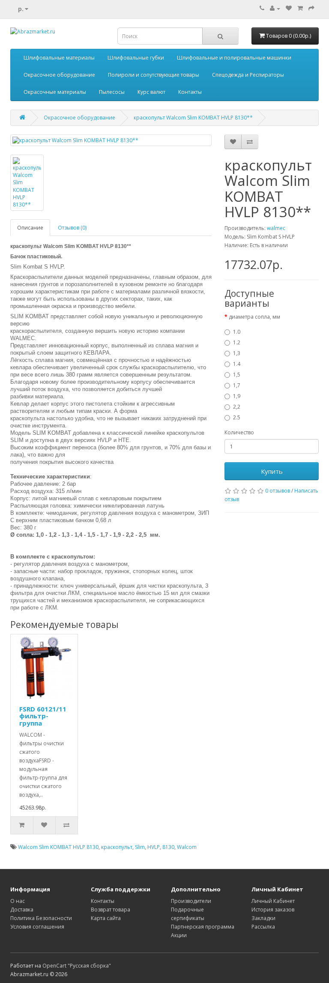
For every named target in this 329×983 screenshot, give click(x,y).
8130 (168, 847)
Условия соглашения (37, 926)
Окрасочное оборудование (59, 74)
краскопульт (116, 847)
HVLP (153, 847)
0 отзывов (277, 490)
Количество (239, 432)
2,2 (236, 406)
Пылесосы (112, 92)
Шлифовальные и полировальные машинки (234, 57)
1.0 (236, 331)
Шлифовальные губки (136, 57)
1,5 (236, 374)
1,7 (236, 385)
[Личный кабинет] (275, 8)
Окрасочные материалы (55, 92)
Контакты (190, 92)
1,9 (236, 396)
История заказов (272, 909)
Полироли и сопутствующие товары (153, 74)
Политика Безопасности (41, 918)
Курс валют (151, 92)
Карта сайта (106, 918)
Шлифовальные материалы (59, 57)
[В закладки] (233, 141)
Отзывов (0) (72, 227)
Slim (140, 847)
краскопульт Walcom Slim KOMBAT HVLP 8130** (193, 117)
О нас (17, 901)
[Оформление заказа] (311, 8)
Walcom (187, 847)
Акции (179, 935)
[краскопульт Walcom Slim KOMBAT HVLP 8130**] (111, 140)
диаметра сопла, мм (254, 316)
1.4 (236, 364)
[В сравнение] (249, 141)
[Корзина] (300, 8)
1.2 (236, 342)
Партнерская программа (202, 926)
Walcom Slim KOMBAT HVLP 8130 (58, 847)
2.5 (236, 417)
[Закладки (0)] (289, 8)
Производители (191, 901)
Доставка (21, 909)
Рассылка (263, 926)
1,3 (236, 353)
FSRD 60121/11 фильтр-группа (42, 716)
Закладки (263, 918)
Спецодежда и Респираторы (248, 74)
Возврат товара (110, 909)
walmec (276, 228)
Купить (272, 471)
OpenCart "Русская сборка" (76, 965)
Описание (30, 227)
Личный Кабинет (273, 901)
